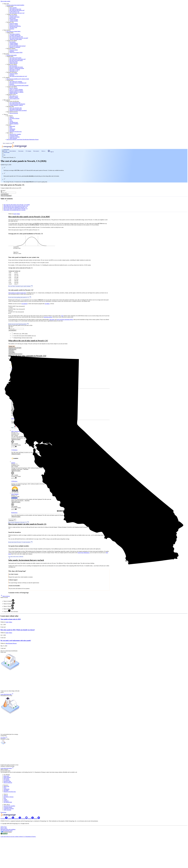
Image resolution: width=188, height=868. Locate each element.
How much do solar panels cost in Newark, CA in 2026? (17, 204)
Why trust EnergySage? (6, 195)
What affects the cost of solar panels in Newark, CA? (16, 206)
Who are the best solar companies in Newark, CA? (15, 207)
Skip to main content (5, 1)
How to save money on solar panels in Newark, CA (16, 208)
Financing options (13, 23)
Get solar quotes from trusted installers (15, 5)
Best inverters (12, 18)
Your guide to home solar (15, 9)
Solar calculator (13, 7)
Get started (3, 737)
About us (43, 151)
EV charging (28, 151)
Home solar (4, 151)
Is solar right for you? (14, 11)
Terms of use (4, 826)
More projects (36, 151)
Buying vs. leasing (13, 24)
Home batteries (12, 151)
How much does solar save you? (16, 13)
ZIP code (3, 190)
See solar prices (4, 194)
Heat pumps (20, 151)
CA (4, 154)
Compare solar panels (14, 17)
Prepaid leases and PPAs (15, 26)
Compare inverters (13, 19)
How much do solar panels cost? (16, 10)
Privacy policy (4, 828)
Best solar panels (13, 15)
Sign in (52, 151)
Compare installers (13, 20)
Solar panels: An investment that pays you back (14, 210)
